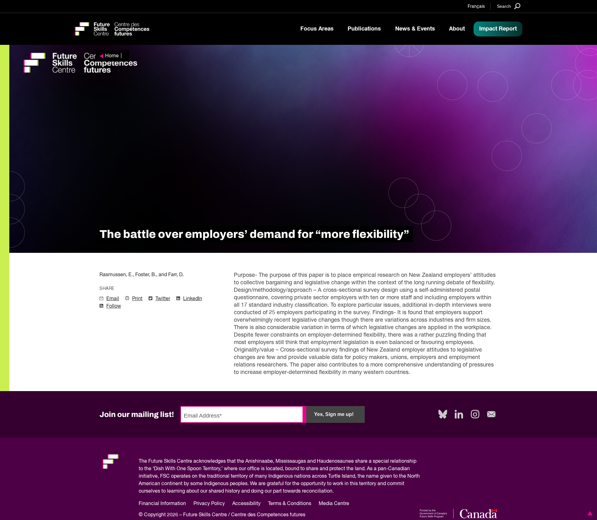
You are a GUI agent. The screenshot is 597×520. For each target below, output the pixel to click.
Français (476, 6)
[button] (589, 513)
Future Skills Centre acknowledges (187, 461)
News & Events (415, 29)
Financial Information (162, 503)
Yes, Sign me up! (334, 414)
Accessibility (246, 503)
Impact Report (498, 29)
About (457, 29)
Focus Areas (317, 29)
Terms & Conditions (289, 503)
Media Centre (334, 503)
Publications (364, 29)
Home (112, 56)
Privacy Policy (209, 503)
